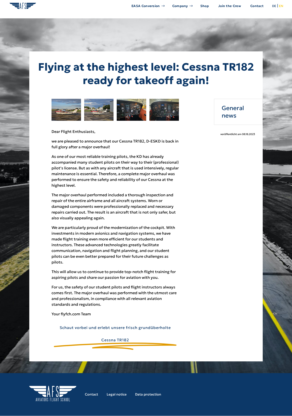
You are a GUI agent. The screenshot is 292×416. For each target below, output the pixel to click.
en (281, 6)
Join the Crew (229, 6)
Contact (257, 6)
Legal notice (117, 394)
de (274, 6)
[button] (9, 406)
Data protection (148, 394)
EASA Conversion (145, 6)
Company (180, 6)
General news (233, 111)
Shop (204, 6)
